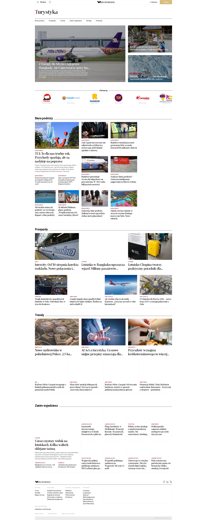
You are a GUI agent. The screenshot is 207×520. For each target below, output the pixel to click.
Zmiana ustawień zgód (55, 493)
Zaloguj (166, 2)
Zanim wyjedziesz (76, 21)
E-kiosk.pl (86, 491)
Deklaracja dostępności (55, 499)
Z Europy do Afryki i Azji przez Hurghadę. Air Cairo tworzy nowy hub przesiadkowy (64, 66)
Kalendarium (52, 513)
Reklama (68, 491)
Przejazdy (52, 21)
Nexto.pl (86, 495)
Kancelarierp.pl (88, 499)
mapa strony (39, 513)
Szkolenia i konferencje (43, 509)
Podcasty (99, 21)
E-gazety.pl (87, 493)
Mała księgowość (89, 497)
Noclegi (88, 21)
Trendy (62, 21)
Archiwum (68, 497)
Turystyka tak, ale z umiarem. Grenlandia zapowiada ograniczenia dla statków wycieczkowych (148, 77)
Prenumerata (70, 495)
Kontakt (37, 493)
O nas (37, 491)
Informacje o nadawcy (54, 497)
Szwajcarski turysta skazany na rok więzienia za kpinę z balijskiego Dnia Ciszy (149, 48)
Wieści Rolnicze (88, 501)
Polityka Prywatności (54, 491)
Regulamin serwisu (53, 495)
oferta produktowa (68, 513)
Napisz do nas (39, 495)
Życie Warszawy (88, 503)
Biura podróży (39, 21)
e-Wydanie (153, 2)
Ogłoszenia (69, 493)
